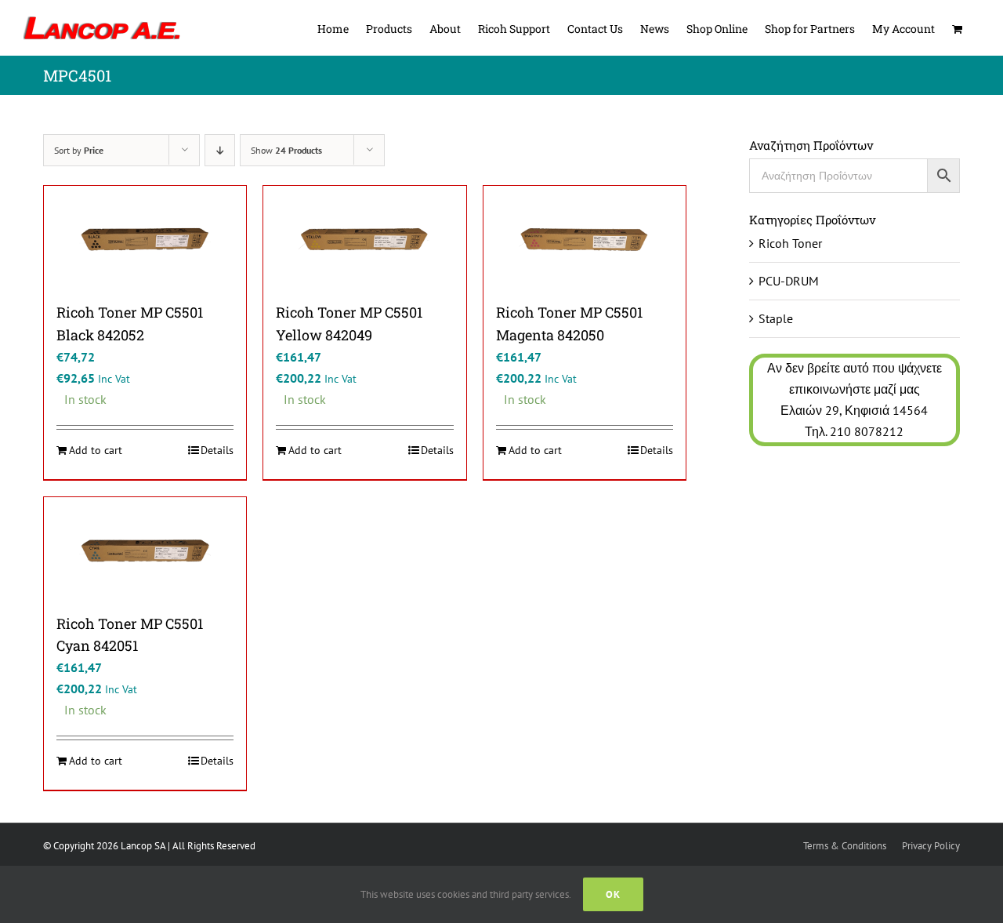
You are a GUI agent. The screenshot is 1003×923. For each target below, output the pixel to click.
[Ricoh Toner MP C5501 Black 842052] (145, 239)
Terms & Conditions (844, 845)
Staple (776, 318)
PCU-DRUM (789, 281)
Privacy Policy (931, 845)
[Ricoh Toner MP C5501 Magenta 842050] (584, 239)
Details (217, 450)
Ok (613, 894)
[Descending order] (220, 150)
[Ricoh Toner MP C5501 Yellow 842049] (364, 239)
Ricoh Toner (790, 243)
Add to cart (95, 450)
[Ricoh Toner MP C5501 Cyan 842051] (145, 550)
